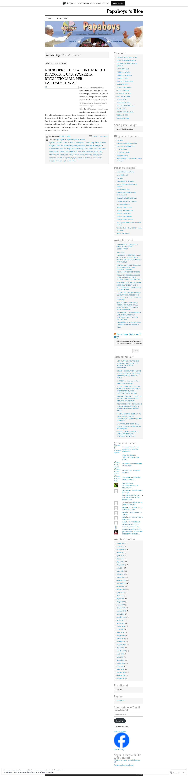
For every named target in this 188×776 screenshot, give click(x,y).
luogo (91, 148)
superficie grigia (70, 157)
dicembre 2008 (121, 642)
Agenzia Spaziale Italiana (58, 142)
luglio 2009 (120, 620)
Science (76, 154)
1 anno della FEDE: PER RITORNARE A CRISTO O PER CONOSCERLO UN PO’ (129, 324)
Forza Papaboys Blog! (123, 189)
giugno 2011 (120, 562)
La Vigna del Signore (123, 152)
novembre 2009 (121, 611)
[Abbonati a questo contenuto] (115, 334)
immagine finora (79, 145)
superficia (60, 157)
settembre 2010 (121, 589)
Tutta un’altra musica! (123, 233)
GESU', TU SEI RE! (123, 90)
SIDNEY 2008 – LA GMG (125, 112)
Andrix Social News (128, 527)
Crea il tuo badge (119, 750)
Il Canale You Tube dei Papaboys (127, 201)
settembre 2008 (121, 651)
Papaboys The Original (123, 213)
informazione (54, 148)
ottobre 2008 (120, 648)
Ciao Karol (120, 140)
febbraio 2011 (121, 574)
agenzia (63, 139)
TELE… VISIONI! (122, 115)
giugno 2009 (120, 623)
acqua (57, 139)
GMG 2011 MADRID (123, 96)
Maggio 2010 (121, 602)
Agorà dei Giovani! (122, 175)
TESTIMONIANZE (123, 118)
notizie (62, 151)
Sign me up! (120, 721)
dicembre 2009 (121, 608)
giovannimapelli (127, 532)
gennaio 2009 (121, 638)
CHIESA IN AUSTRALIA (125, 81)
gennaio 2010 (121, 605)
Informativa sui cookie (46, 772)
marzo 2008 (120, 669)
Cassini (71, 142)
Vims (74, 161)
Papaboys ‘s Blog (125, 11)
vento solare (67, 161)
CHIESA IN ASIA (122, 78)
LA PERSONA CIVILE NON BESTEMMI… (130, 449)
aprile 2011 (120, 568)
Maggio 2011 (121, 565)
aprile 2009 (120, 629)
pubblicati (73, 151)
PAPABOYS (63, 18)
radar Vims (98, 151)
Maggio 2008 (121, 663)
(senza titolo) (120, 252)
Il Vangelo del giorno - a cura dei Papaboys (127, 760)
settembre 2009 (121, 617)
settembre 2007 (121, 678)
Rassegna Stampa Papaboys (125, 219)
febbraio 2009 (121, 635)
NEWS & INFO (65, 136)
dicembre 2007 (121, 675)
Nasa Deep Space (100, 148)
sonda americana (86, 154)
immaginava (68, 145)
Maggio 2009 (121, 626)
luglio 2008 (120, 657)
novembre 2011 (121, 549)
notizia (56, 151)
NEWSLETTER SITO (123, 103)
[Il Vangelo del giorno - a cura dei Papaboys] (115, 763)
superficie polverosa (85, 157)
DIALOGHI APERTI (123, 84)
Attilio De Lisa (126, 470)
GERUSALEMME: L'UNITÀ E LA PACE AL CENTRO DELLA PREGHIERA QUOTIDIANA (128, 433)
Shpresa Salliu (126, 477)
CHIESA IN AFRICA (123, 72)
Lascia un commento (99, 136)
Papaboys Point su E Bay (127, 335)
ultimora (59, 161)
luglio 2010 (120, 595)
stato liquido (97, 154)
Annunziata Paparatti (128, 447)
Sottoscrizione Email (127, 707)
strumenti (52, 157)
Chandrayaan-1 (80, 142)
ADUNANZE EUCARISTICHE (127, 57)
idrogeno (52, 145)
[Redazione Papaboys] (121, 747)
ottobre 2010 (120, 586)
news (51, 151)
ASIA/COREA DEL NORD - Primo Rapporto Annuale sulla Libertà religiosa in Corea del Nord (129, 426)
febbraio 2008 (121, 672)
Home (50, 18)
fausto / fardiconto (127, 483)
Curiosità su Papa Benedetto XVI (127, 143)
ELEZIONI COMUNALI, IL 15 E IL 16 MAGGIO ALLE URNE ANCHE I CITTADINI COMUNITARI (129, 398)
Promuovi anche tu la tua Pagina (123, 765)
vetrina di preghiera (128, 455)
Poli (66, 151)
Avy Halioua (126, 463)
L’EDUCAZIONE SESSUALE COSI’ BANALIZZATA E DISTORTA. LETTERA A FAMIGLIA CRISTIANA (129, 277)
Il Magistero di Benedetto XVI (126, 146)
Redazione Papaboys (120, 731)
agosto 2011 (120, 556)
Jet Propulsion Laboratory (73, 148)
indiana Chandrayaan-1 (94, 145)
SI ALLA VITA (121, 109)
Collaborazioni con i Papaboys (126, 181)
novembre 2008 (121, 645)
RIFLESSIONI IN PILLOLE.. (126, 106)
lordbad (124, 507)
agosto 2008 (120, 654)
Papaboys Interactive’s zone (125, 210)
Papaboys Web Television (124, 216)
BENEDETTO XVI (123, 69)
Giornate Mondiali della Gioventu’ (127, 198)
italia (61, 148)
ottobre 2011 (120, 552)
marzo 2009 (120, 632)
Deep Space (95, 142)
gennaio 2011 (121, 577)
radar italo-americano (85, 151)
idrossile (60, 145)
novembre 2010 (121, 583)
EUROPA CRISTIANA (124, 87)
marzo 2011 (120, 571)
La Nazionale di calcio (123, 204)
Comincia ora (118, 3)
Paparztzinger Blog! (123, 155)
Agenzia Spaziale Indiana (76, 139)
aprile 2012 (120, 546)
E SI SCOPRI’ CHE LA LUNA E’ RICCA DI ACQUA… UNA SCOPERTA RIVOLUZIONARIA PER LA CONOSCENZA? (75, 76)
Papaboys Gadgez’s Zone (124, 207)
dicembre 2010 (121, 580)
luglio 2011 (120, 559)
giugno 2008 (120, 660)
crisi (88, 142)
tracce (95, 157)
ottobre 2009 (120, 614)
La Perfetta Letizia (122, 149)
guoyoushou (126, 490)
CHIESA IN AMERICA (124, 75)
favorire (103, 142)
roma (70, 154)
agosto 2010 (120, 592)
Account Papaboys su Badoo (125, 172)
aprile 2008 (120, 666)
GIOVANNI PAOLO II (124, 93)
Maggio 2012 (121, 543)
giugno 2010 (120, 599)
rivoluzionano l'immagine (58, 154)
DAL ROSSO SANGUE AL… (131, 495)
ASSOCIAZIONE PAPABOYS (126, 60)
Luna (86, 148)
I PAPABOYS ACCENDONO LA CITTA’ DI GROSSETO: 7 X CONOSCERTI (127, 246)
